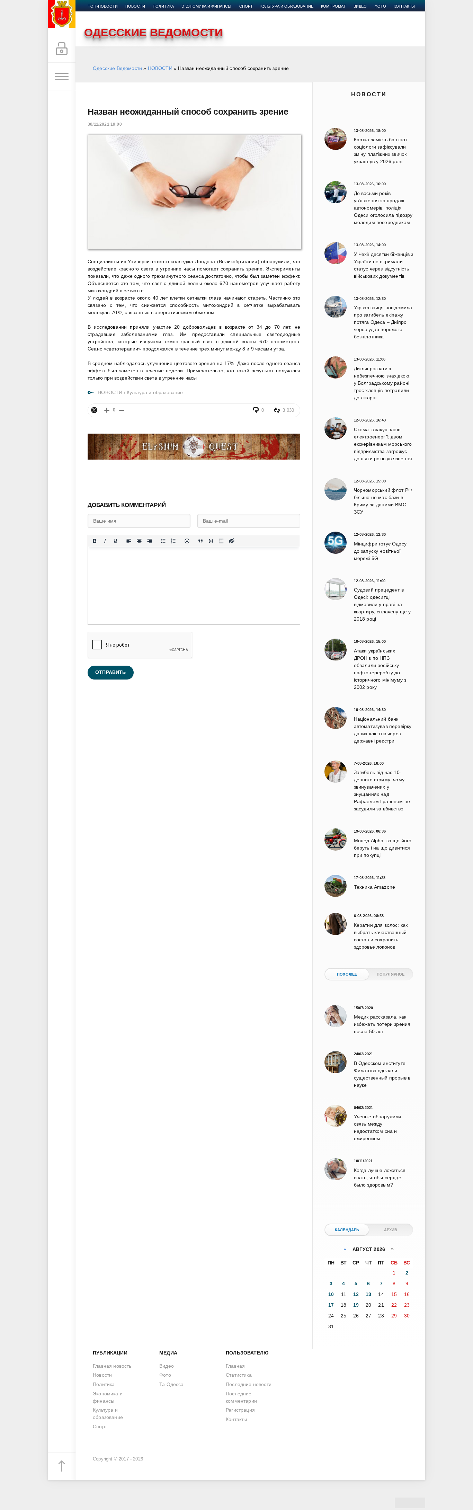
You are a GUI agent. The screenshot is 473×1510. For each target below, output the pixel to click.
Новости (369, 94)
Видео (360, 6)
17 (331, 1305)
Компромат (333, 6)
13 (368, 1294)
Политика (163, 6)
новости (135, 6)
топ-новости (103, 6)
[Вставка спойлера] (221, 541)
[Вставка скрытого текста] (231, 541)
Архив (391, 1230)
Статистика (239, 1375)
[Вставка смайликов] (187, 541)
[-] (122, 410)
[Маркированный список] (163, 541)
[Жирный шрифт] (94, 541)
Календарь (347, 1230)
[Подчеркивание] (115, 541)
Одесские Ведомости (117, 68)
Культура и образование (286, 6)
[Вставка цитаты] (200, 541)
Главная (235, 1366)
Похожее (347, 974)
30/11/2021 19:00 (105, 124)
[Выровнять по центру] (139, 541)
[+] (107, 410)
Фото (380, 6)
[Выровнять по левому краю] (129, 541)
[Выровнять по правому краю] (149, 541)
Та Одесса (171, 1384)
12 (356, 1294)
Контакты (404, 6)
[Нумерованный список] (173, 541)
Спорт (246, 6)
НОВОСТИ (160, 68)
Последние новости (248, 1384)
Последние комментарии (241, 1397)
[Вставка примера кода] (211, 541)
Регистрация (240, 1410)
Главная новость (112, 1366)
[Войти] (61, 49)
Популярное (391, 974)
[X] (94, 410)
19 (356, 1305)
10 (331, 1294)
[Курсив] (105, 541)
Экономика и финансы (206, 6)
